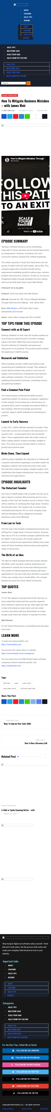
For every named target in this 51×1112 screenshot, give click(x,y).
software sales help (28, 688)
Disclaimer (44, 1109)
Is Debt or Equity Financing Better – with (18, 810)
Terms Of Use (26, 1109)
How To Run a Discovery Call (36, 743)
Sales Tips (11, 47)
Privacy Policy (7, 1109)
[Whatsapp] (27, 116)
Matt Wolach (9, 110)
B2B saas (6, 683)
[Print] (33, 116)
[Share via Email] (39, 116)
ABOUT (26, 10)
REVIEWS (27, 20)
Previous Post (12, 720)
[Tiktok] (44, 116)
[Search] (28, 83)
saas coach (27, 683)
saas (16, 683)
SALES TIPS (28, 17)
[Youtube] (15, 116)
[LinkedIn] (21, 116)
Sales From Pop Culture (17, 58)
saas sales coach (9, 688)
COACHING (27, 13)
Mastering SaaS (13, 51)
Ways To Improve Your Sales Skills (17, 723)
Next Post (40, 740)
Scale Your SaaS (13, 54)
